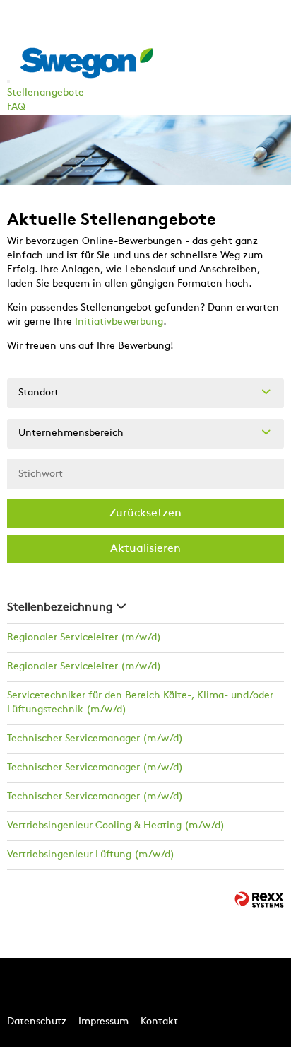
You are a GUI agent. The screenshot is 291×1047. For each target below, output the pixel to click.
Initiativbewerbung (119, 322)
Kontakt (159, 1022)
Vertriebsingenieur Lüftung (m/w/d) (90, 855)
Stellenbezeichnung (60, 607)
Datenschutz (36, 1022)
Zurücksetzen (145, 513)
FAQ (16, 107)
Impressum (103, 1022)
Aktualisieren (145, 549)
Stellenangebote (45, 93)
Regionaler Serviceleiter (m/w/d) (84, 637)
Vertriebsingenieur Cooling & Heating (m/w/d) (116, 826)
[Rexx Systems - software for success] (259, 899)
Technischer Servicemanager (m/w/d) (95, 739)
